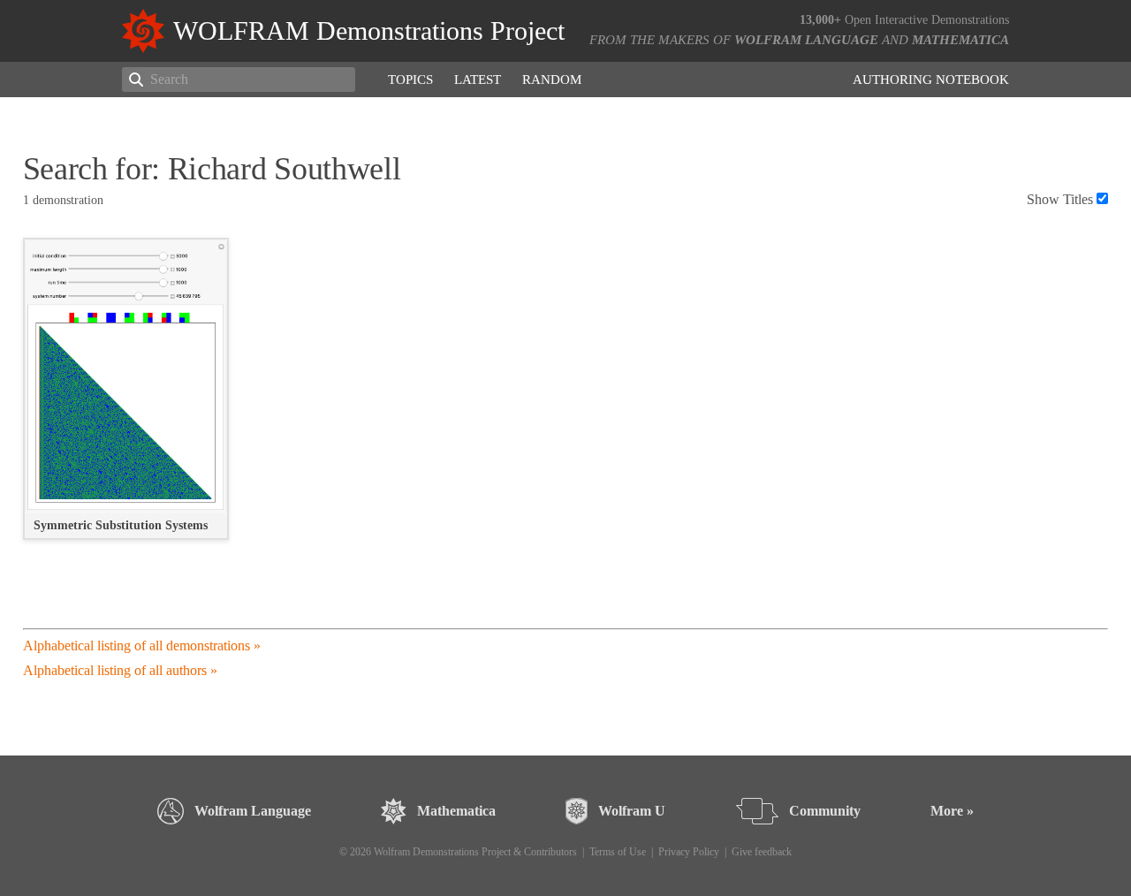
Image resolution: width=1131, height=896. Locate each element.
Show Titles (1060, 199)
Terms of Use (617, 852)
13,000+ (820, 20)
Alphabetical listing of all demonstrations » (142, 645)
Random (551, 79)
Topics (410, 79)
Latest (477, 79)
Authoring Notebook (931, 79)
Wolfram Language (806, 40)
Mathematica (960, 40)
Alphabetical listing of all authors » (120, 670)
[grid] (566, 398)
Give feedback (762, 852)
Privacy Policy (688, 852)
